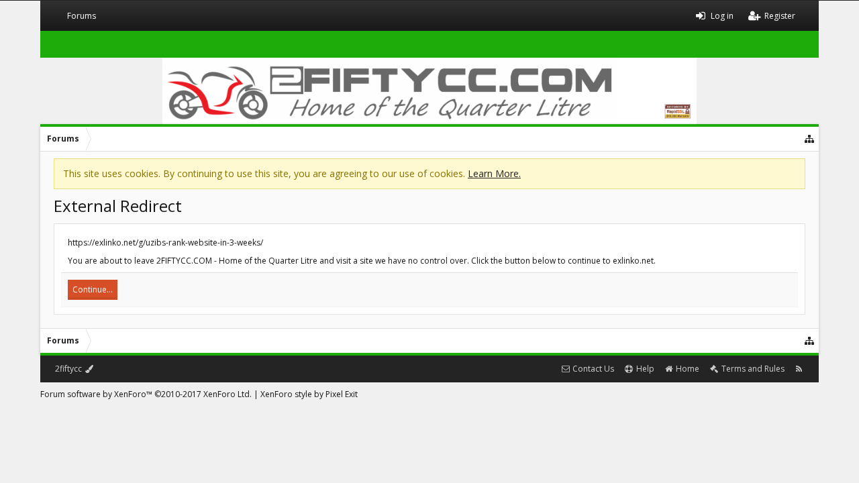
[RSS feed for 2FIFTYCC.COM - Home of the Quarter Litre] (799, 369)
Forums (81, 15)
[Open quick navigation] (810, 139)
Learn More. (494, 173)
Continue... (92, 289)
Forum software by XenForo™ (146, 394)
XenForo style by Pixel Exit (309, 394)
